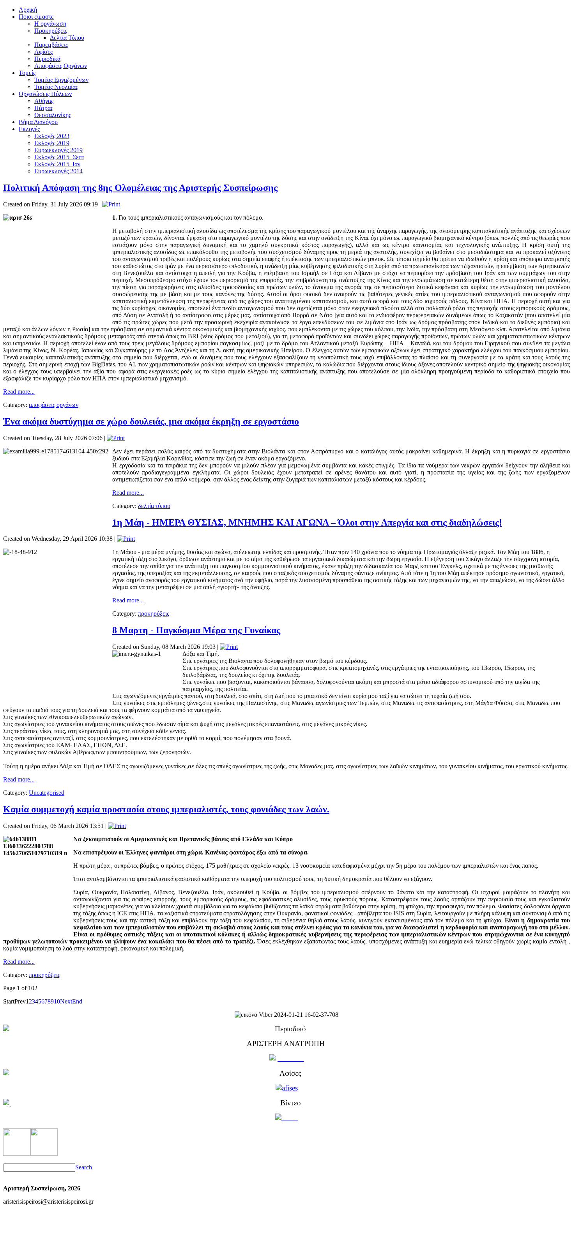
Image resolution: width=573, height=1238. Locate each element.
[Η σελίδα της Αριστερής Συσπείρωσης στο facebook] (16, 1153)
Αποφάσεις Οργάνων (60, 65)
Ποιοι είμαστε (36, 16)
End (77, 1001)
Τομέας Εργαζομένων (61, 79)
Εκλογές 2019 (51, 143)
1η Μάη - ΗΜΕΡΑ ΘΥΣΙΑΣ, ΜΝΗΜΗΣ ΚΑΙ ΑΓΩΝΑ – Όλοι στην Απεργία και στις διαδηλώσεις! (307, 522)
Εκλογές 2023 (51, 136)
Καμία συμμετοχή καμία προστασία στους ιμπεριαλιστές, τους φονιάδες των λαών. (166, 809)
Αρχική (28, 9)
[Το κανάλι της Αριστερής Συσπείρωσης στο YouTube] (44, 1153)
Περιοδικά (47, 58)
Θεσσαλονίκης (52, 115)
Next (66, 1001)
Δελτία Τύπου (67, 37)
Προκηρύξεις (50, 30)
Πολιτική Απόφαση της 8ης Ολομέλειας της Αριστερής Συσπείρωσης (140, 188)
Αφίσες (43, 51)
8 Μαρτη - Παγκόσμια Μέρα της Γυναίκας (196, 630)
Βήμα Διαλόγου (38, 122)
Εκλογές (29, 129)
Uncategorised (46, 792)
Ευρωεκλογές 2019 (58, 150)
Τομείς (27, 72)
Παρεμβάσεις (51, 44)
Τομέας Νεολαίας (56, 86)
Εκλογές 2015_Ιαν (57, 164)
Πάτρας (43, 108)
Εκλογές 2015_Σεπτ (59, 157)
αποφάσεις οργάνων (53, 404)
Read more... (19, 391)
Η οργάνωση (50, 23)
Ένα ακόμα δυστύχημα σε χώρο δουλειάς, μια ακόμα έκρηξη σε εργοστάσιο (151, 421)
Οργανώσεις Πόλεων (45, 94)
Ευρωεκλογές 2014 (58, 171)
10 (57, 1001)
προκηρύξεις (153, 613)
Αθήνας (43, 101)
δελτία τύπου (154, 506)
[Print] (111, 204)
